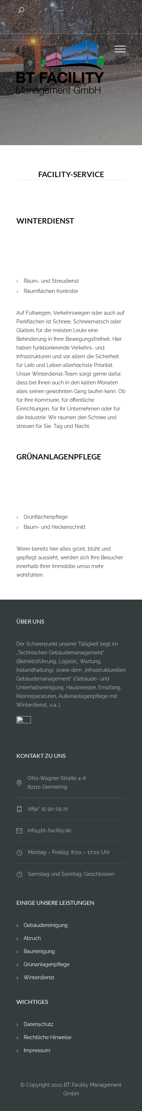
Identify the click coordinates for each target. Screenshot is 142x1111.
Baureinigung (39, 951)
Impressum (37, 1050)
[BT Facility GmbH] (65, 67)
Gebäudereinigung (46, 925)
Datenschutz (39, 1024)
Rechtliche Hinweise (47, 1037)
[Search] (22, 10)
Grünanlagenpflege (47, 964)
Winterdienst (39, 977)
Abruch (32, 938)
